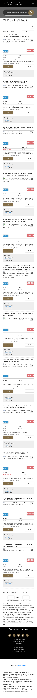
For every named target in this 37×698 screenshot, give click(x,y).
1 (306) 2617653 (8, 74)
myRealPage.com (21, 665)
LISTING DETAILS (8, 66)
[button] (9, 635)
